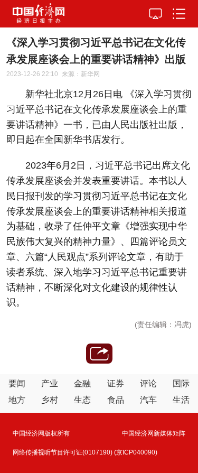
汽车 (148, 399)
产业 (49, 383)
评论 (148, 383)
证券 (115, 383)
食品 (115, 399)
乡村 (49, 399)
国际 (181, 383)
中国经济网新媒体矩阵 (153, 433)
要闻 (16, 383)
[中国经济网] (38, 13)
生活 (181, 399)
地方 (16, 399)
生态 (82, 399)
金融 (82, 383)
